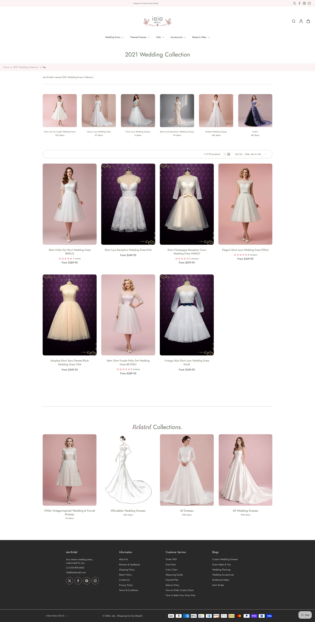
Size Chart (171, 564)
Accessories (176, 37)
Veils (158, 37)
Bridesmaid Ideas (220, 579)
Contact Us (124, 579)
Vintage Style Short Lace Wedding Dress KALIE (186, 362)
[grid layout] (229, 154)
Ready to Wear (199, 37)
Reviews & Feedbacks (129, 564)
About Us (123, 559)
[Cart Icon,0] (308, 21)
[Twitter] (294, 3)
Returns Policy (172, 585)
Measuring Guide (174, 574)
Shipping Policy (127, 569)
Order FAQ (171, 559)
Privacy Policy (126, 585)
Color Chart (171, 569)
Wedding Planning (221, 569)
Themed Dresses (138, 37)
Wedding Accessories (223, 574)
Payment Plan (172, 579)
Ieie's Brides (218, 585)
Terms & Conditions (128, 590)
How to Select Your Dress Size (180, 595)
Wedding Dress (112, 37)
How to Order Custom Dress (180, 590)
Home (6, 67)
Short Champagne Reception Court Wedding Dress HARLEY (187, 252)
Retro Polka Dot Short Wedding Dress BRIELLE (70, 252)
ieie (113, 615)
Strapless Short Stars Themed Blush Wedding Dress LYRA (70, 362)
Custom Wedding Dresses (225, 559)
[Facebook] (299, 3)
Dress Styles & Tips (221, 564)
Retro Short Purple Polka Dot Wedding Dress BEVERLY (128, 362)
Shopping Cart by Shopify (129, 615)
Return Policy (125, 574)
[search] (293, 21)
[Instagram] (309, 3)
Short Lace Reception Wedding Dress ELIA (128, 250)
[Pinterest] (304, 3)
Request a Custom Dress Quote (146, 3)
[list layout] (225, 154)
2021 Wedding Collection (25, 67)
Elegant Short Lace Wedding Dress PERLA (245, 250)
